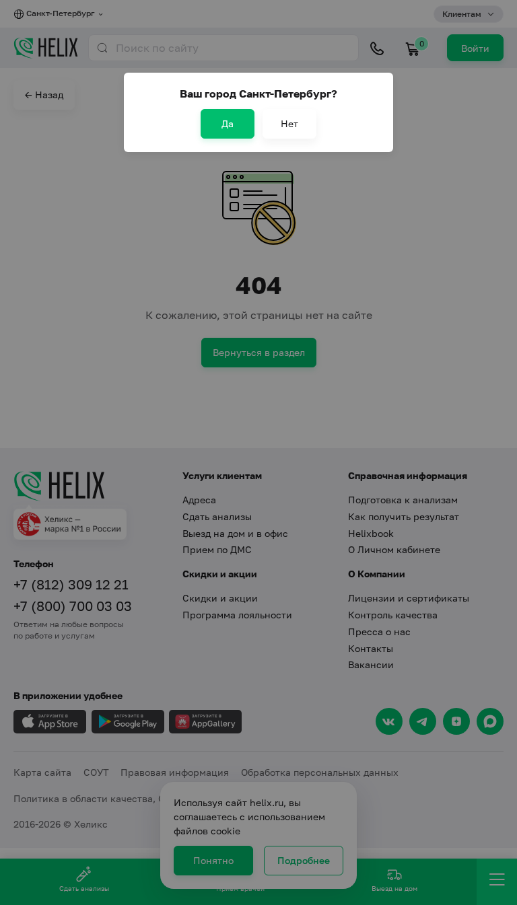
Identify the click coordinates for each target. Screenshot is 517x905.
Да (227, 123)
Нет (289, 123)
